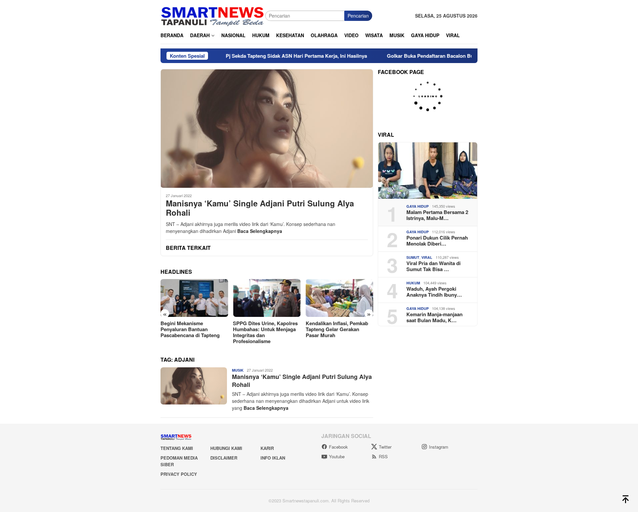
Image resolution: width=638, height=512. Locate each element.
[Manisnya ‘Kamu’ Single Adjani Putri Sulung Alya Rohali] (266, 128)
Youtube (337, 456)
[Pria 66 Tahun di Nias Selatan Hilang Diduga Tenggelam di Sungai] (344, 298)
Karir (267, 448)
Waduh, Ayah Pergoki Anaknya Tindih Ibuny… (434, 292)
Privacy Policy (178, 474)
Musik (238, 370)
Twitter (385, 447)
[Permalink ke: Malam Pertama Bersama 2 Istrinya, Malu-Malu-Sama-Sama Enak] (428, 170)
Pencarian (358, 15)
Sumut (412, 257)
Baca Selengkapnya (259, 231)
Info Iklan (273, 458)
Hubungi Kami (226, 448)
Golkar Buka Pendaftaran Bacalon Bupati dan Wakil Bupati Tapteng (442, 56)
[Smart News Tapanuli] (212, 15)
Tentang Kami (176, 448)
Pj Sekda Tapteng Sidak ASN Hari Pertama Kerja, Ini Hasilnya (274, 56)
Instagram (438, 447)
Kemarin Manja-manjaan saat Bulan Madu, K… (434, 317)
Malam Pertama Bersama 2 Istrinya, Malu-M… (437, 215)
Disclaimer (223, 458)
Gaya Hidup (417, 206)
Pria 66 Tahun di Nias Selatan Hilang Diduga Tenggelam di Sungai (344, 329)
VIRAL (426, 257)
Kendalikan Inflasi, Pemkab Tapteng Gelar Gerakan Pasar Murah (270, 329)
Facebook (338, 447)
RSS (383, 456)
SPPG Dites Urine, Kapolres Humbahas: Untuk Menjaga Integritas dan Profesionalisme (198, 332)
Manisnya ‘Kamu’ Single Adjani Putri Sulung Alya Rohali (260, 208)
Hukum (413, 282)
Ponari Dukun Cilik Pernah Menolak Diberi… (437, 241)
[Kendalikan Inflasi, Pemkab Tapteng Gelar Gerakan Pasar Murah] (272, 298)
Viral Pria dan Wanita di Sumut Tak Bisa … (433, 266)
